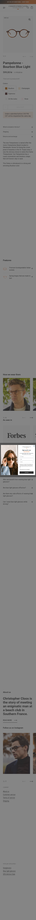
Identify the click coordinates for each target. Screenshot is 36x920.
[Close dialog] (34, 446)
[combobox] (26, 462)
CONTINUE (26, 472)
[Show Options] (32, 462)
